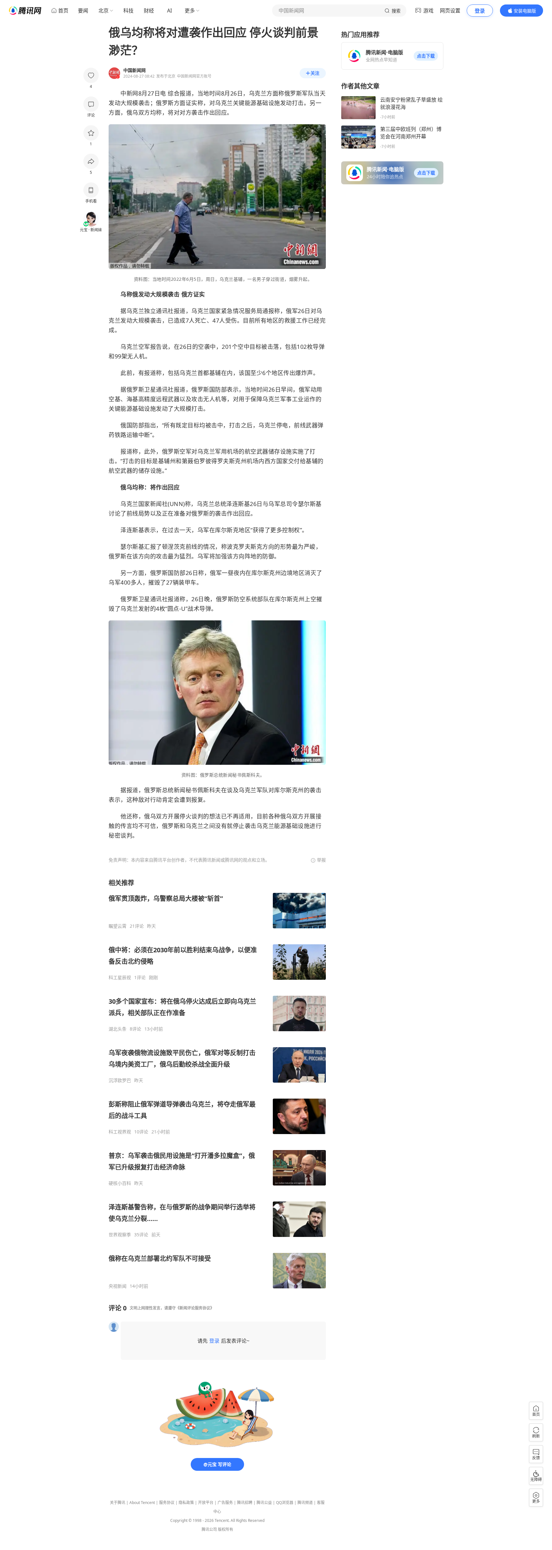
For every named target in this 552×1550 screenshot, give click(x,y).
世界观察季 (120, 1234)
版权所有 (225, 1529)
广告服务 (225, 1502)
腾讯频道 (305, 1502)
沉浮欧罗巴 (120, 1080)
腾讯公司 (209, 1529)
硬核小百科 (120, 1183)
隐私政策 (186, 1502)
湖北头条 (117, 1029)
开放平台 (205, 1502)
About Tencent (142, 1502)
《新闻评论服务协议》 (195, 1308)
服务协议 (166, 1502)
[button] (426, 56)
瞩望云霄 (117, 926)
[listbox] (217, 1083)
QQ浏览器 (284, 1502)
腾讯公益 (264, 1502)
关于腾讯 (117, 1502)
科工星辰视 (120, 977)
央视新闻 (117, 1286)
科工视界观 (120, 1132)
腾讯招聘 (244, 1502)
